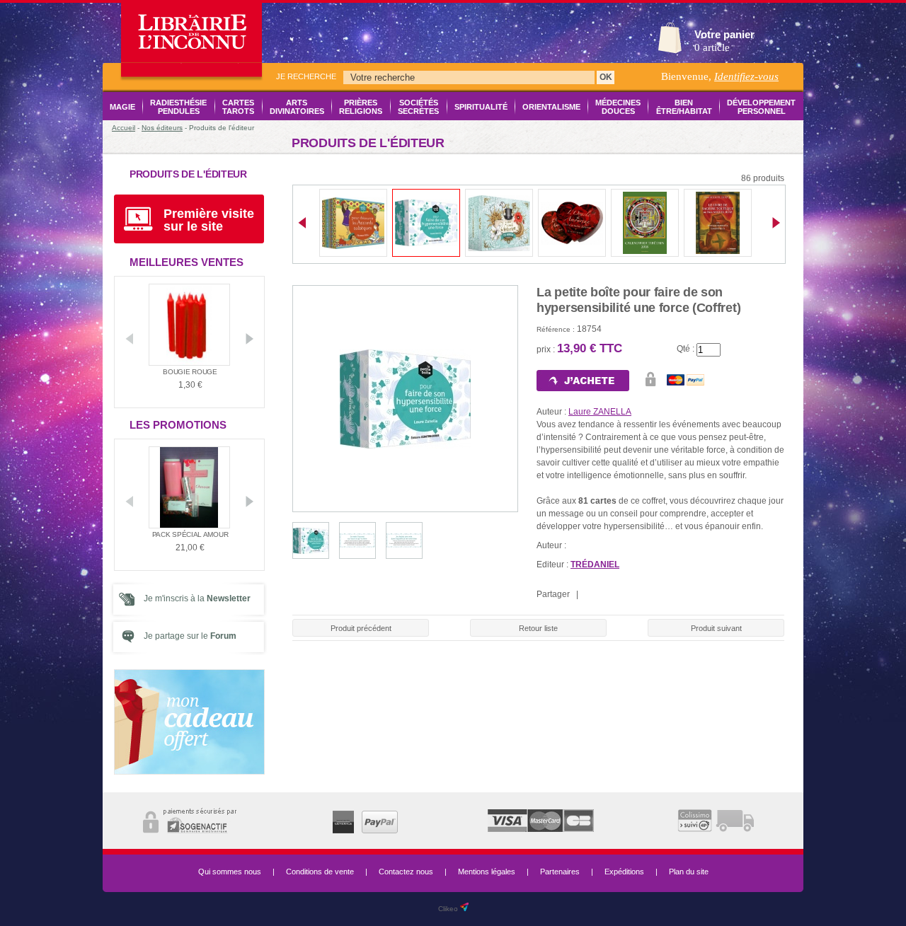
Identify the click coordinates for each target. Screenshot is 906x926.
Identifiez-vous (746, 76)
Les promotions (178, 425)
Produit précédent (361, 628)
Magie (122, 107)
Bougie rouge (190, 372)
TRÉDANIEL (594, 564)
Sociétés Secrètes (418, 106)
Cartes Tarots (238, 106)
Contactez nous (406, 871)
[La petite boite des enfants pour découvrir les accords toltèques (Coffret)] (353, 246)
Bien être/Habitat (683, 106)
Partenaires (560, 871)
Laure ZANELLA (599, 412)
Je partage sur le (190, 636)
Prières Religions (360, 106)
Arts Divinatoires (297, 106)
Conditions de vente (320, 871)
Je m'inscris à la (197, 598)
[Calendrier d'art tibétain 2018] (645, 251)
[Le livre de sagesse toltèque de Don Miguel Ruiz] (718, 251)
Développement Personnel (761, 106)
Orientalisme (551, 107)
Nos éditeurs (162, 128)
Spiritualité (481, 107)
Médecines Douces (618, 106)
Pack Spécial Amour (190, 534)
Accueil (123, 128)
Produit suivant (716, 628)
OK (606, 77)
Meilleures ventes (186, 262)
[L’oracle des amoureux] (572, 242)
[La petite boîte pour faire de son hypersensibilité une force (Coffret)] (426, 243)
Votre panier (724, 34)
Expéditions (624, 871)
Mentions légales (486, 871)
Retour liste (538, 628)
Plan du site (689, 871)
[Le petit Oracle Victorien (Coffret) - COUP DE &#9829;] (499, 248)
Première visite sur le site (209, 220)
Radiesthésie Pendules (178, 106)
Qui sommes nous (229, 871)
